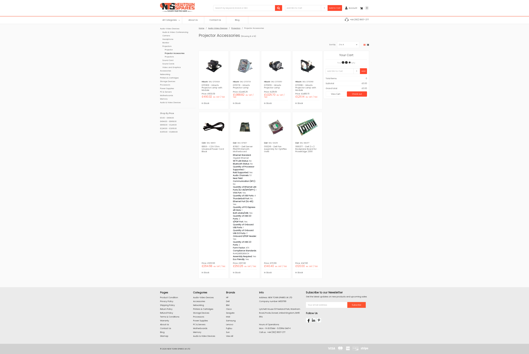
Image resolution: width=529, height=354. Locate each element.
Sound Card (167, 60)
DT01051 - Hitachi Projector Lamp (272, 86)
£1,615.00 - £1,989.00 (169, 132)
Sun (228, 332)
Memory (164, 99)
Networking (165, 74)
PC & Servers (166, 92)
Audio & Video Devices (170, 102)
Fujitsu (229, 328)
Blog (237, 19)
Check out (357, 94)
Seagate (230, 313)
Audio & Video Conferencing (175, 32)
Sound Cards (168, 63)
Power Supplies (167, 88)
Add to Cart (335, 8)
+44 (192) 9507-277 (359, 19)
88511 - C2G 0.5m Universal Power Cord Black (213, 149)
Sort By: (332, 44)
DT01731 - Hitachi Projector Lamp (241, 86)
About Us (193, 19)
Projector (169, 49)
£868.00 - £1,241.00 (168, 125)
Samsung (231, 320)
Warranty (164, 320)
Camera (166, 35)
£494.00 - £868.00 (168, 121)
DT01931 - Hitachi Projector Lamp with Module (212, 88)
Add (363, 71)
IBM (227, 305)
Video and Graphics (171, 67)
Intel (228, 316)
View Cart (335, 94)
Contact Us (215, 19)
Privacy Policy (166, 301)
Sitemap (164, 336)
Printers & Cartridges (169, 78)
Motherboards (166, 95)
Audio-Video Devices (169, 28)
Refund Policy (166, 313)
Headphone (167, 39)
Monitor (165, 42)
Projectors (167, 46)
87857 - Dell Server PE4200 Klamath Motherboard (243, 149)
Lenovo (229, 324)
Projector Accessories (174, 53)
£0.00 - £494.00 (167, 117)
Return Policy (166, 309)
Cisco (229, 309)
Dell (228, 301)
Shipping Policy (167, 305)
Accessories (165, 70)
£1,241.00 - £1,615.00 (168, 128)
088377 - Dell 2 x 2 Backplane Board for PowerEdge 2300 (306, 149)
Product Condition (169, 297)
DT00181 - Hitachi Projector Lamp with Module (305, 88)
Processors (165, 85)
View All (229, 336)
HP (227, 297)
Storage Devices (167, 81)
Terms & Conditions (169, 316)
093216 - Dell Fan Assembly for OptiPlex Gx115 (275, 149)
